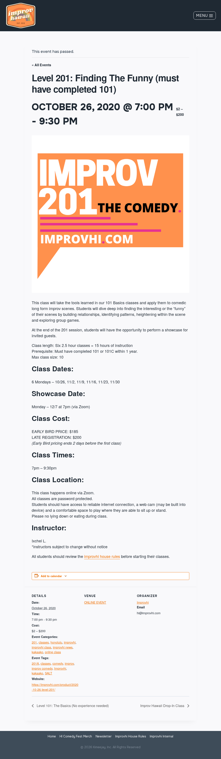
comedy (57, 663)
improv (69, 663)
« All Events (41, 64)
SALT (48, 673)
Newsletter (104, 736)
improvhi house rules (102, 556)
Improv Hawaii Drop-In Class (162, 705)
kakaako (37, 652)
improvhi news (63, 647)
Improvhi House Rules (130, 736)
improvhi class (41, 647)
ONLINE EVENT (95, 602)
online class (53, 652)
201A (35, 663)
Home (52, 736)
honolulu (56, 642)
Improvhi (60, 668)
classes (44, 642)
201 (34, 642)
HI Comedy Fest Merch (76, 736)
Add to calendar (51, 576)
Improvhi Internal (161, 736)
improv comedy (42, 668)
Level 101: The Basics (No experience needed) (72, 705)
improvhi (70, 642)
